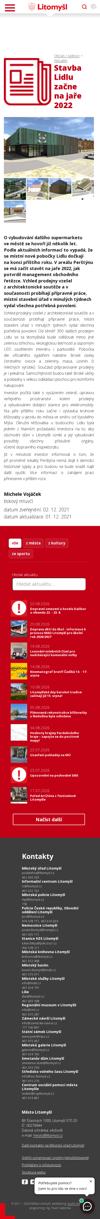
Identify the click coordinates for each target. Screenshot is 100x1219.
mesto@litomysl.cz (48, 1135)
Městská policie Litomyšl (43, 894)
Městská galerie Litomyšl (44, 1045)
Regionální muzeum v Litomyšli (49, 1005)
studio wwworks (77, 1204)
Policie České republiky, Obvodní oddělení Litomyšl (50, 910)
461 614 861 (30, 1098)
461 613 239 (30, 1067)
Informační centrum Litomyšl (47, 881)
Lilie (25, 992)
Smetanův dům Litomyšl (43, 1058)
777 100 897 (30, 1027)
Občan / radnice (67, 55)
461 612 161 (30, 891)
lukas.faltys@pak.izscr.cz (39, 943)
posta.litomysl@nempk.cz (40, 930)
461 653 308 (30, 1001)
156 (24, 904)
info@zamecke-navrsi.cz (39, 1023)
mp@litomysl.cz (33, 899)
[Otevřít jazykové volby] (94, 7)
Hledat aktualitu (25, 574)
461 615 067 (30, 1041)
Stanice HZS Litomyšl (40, 938)
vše (15, 543)
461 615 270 (30, 1081)
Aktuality (60, 60)
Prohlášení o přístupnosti (41, 1165)
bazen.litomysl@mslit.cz (39, 970)
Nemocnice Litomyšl (39, 925)
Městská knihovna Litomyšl (46, 951)
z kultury (56, 543)
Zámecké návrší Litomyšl (43, 1018)
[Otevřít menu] (10, 7)
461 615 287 (30, 1014)
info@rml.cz (30, 1010)
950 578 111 (30, 948)
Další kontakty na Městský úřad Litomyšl (53, 1145)
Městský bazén (35, 965)
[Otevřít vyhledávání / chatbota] (84, 7)
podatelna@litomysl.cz (38, 873)
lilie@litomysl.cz (33, 996)
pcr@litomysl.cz (33, 916)
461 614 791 (30, 987)
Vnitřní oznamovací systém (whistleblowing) (55, 1157)
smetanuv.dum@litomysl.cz (41, 1063)
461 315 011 (30, 974)
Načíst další (49, 819)
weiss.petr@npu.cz (35, 1036)
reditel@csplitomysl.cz (38, 1093)
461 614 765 (30, 1054)
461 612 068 (30, 961)
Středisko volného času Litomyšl (50, 1071)
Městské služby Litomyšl (43, 978)
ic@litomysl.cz (32, 886)
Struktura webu (34, 1172)
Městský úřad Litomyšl (41, 868)
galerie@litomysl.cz (35, 1050)
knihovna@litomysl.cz (37, 956)
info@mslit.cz (31, 983)
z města (33, 543)
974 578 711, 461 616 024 (40, 921)
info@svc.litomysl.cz (36, 1076)
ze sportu (21, 553)
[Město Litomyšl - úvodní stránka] (48, 6)
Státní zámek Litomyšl (41, 1031)
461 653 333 (30, 877)
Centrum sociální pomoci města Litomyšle (49, 1087)
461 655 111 (30, 934)
